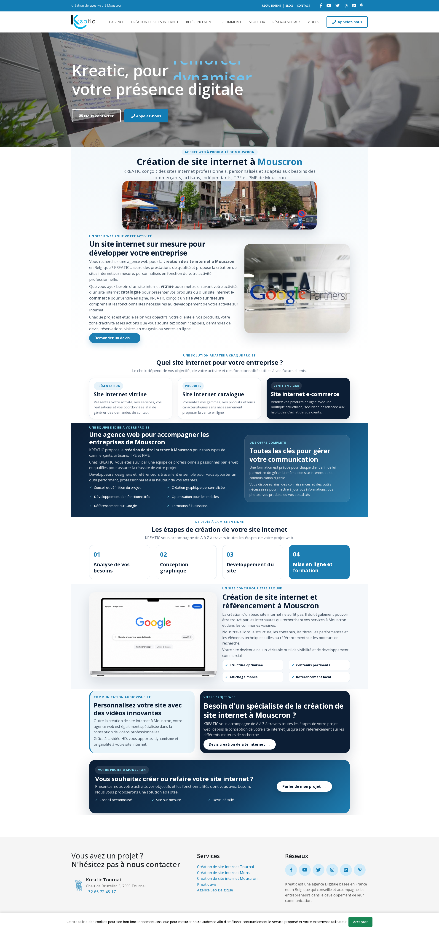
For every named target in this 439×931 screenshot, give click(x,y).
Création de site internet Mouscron (227, 878)
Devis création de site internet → (239, 744)
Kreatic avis (207, 884)
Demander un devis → (114, 337)
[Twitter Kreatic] (337, 6)
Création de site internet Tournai (225, 866)
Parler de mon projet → (304, 786)
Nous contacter (98, 116)
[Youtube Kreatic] (329, 6)
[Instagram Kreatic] (346, 6)
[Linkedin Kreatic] (354, 6)
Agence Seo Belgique (215, 890)
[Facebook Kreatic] (321, 6)
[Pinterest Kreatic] (361, 6)
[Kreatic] (83, 22)
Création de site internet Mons (223, 872)
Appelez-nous (350, 21)
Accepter (360, 921)
